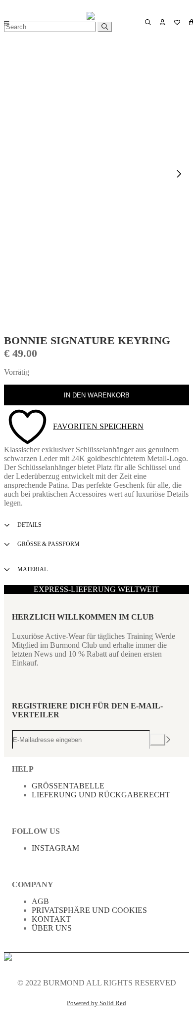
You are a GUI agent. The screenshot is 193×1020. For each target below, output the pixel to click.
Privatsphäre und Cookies (89, 910)
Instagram (55, 848)
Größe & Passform (48, 544)
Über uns (52, 928)
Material (32, 569)
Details (29, 524)
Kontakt (51, 919)
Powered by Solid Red (96, 1003)
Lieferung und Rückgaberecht (101, 794)
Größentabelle (68, 786)
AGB (40, 901)
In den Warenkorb (97, 395)
